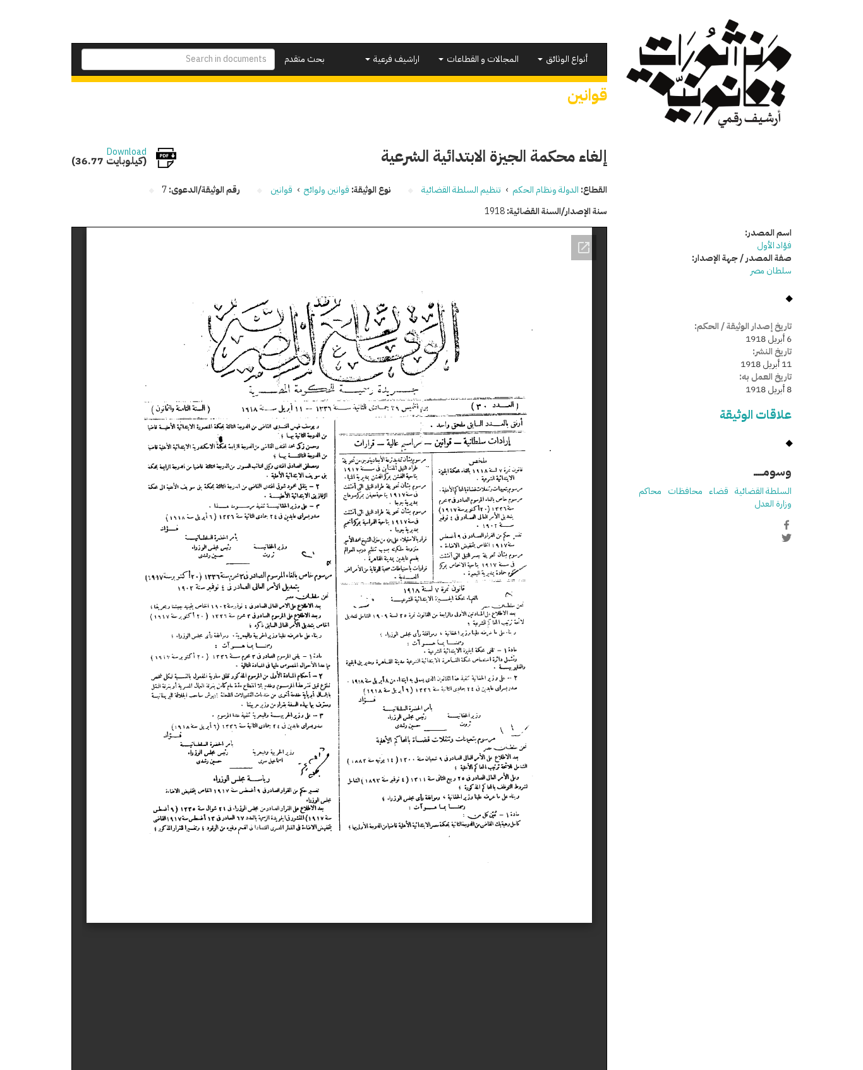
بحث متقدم (304, 59)
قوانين (281, 189)
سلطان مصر (771, 270)
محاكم (650, 491)
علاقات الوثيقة (756, 415)
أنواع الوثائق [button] (566, 59)
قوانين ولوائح (326, 189)
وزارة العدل (773, 503)
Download (127, 152)
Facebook (787, 525)
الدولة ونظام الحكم (545, 189)
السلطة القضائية (763, 491)
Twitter (787, 538)
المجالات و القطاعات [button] (482, 59)
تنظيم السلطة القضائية (461, 189)
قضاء (718, 491)
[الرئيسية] (709, 73)
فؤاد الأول (774, 245)
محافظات (685, 491)
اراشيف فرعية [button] (395, 59)
